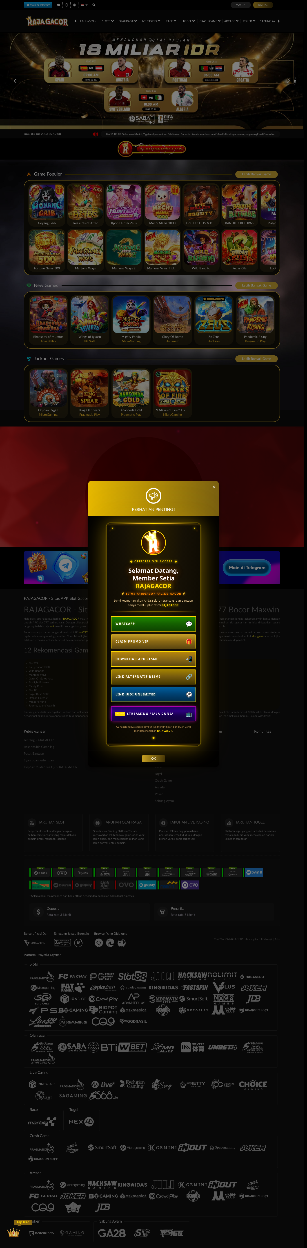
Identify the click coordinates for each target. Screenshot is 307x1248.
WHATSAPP (125, 624)
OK (153, 758)
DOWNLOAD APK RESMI (137, 659)
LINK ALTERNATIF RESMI (138, 677)
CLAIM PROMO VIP (132, 641)
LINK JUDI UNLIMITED (136, 694)
